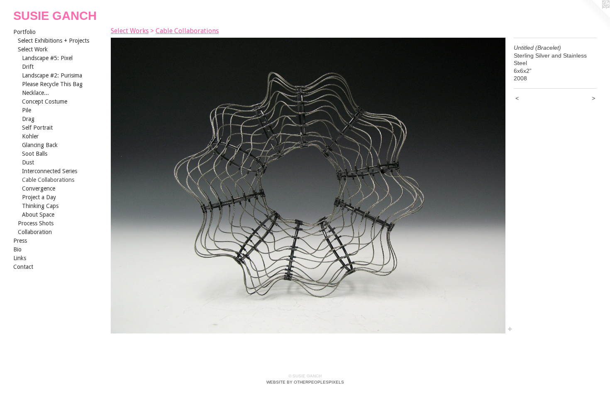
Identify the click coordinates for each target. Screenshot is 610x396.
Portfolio (24, 32)
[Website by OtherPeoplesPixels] (593, 16)
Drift (28, 66)
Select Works (130, 31)
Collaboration (35, 232)
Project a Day (39, 197)
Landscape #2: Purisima (52, 75)
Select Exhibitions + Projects (53, 40)
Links (19, 258)
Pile (26, 110)
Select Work (33, 49)
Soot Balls (34, 153)
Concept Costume (44, 101)
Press (20, 240)
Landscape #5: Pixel (47, 58)
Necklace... (35, 92)
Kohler (30, 136)
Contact (23, 266)
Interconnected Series (49, 171)
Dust (28, 162)
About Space (38, 214)
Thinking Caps (40, 206)
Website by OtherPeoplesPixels (305, 382)
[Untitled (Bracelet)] (308, 185)
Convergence (38, 188)
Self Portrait (37, 127)
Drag (28, 119)
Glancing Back (40, 145)
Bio (17, 249)
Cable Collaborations (48, 179)
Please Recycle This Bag (52, 84)
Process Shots (36, 223)
